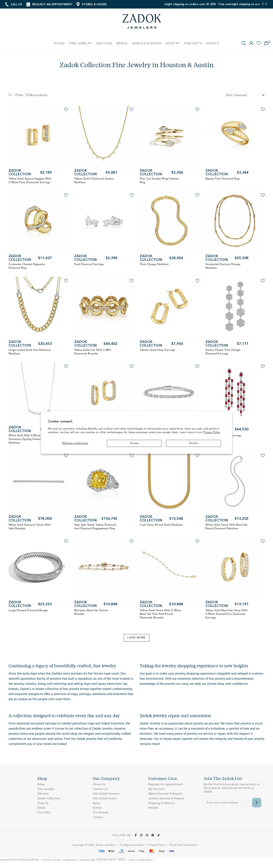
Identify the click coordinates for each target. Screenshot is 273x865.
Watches (43, 793)
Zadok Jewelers (141, 23)
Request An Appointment (165, 784)
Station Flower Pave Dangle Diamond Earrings (222, 352)
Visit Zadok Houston (106, 793)
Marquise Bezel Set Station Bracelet (91, 612)
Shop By (43, 803)
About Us (99, 784)
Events (97, 807)
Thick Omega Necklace (154, 264)
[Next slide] (266, 4)
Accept (134, 443)
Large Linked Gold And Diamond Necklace (29, 352)
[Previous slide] (262, 4)
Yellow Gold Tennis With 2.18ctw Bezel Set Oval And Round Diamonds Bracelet (160, 614)
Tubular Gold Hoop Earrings (157, 350)
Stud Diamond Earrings (89, 264)
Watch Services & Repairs (165, 793)
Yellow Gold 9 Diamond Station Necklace (94, 180)
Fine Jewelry (45, 789)
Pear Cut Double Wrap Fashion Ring (159, 180)
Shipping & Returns (161, 803)
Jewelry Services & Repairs (166, 798)
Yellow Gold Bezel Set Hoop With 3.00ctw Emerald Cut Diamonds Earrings (226, 614)
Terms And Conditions (183, 845)
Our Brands (100, 812)
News (96, 803)
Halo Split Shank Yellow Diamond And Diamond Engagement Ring (95, 527)
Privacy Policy (211, 432)
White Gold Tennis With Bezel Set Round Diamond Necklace (226, 527)
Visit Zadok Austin (105, 798)
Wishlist (153, 807)
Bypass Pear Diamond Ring (222, 178)
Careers (98, 817)
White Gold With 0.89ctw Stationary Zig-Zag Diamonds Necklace (27, 439)
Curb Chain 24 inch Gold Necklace (161, 525)
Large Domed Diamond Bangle (28, 610)
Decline (193, 443)
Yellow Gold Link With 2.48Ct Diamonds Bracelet (92, 352)
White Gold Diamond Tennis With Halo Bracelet (30, 527)
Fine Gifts (43, 812)
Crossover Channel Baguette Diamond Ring (27, 266)
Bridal (41, 807)
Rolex (41, 784)
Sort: (229, 95)
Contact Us (100, 789)
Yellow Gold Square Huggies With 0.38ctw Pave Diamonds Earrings (30, 180)
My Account (156, 789)
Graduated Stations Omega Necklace (222, 266)
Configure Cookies (131, 845)
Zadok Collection (20, 172)
